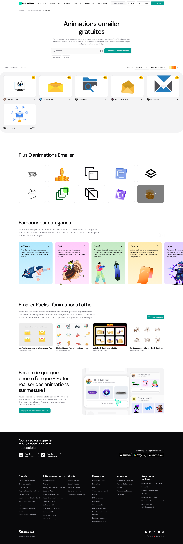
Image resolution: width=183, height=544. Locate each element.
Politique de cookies (149, 497)
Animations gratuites (27, 501)
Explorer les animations (28, 514)
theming (66, 57)
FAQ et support (98, 498)
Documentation (98, 480)
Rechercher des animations (120, 3)
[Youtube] (159, 532)
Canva (45, 484)
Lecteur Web (48, 491)
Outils (66, 3)
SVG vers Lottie (49, 501)
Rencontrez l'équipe (124, 491)
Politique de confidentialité (151, 483)
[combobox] (141, 67)
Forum (94, 494)
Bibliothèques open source (53, 519)
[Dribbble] (163, 532)
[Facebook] (146, 532)
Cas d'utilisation (74, 484)
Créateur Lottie (25, 484)
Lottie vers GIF (48, 505)
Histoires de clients (75, 487)
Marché (21, 505)
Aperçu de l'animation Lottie (54, 487)
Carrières (120, 494)
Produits (41, 3)
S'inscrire (157, 3)
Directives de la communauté (152, 501)
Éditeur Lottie (24, 494)
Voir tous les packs (155, 317)
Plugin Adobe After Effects (29, 491)
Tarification (102, 3)
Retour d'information (125, 484)
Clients (76, 3)
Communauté (97, 505)
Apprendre (89, 3)
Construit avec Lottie (76, 491)
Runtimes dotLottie (99, 518)
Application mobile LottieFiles (30, 498)
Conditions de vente (149, 494)
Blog (94, 487)
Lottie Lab (96, 501)
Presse (119, 487)
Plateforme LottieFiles (27, 480)
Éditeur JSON (48, 512)
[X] (154, 532)
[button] (91, 51)
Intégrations (54, 3)
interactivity (56, 57)
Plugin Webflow (49, 480)
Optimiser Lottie (49, 515)
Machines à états (99, 508)
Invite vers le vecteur (51, 494)
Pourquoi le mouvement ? (77, 494)
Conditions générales (149, 490)
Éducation (96, 484)
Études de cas (73, 480)
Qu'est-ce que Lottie (100, 491)
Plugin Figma (23, 487)
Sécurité (144, 487)
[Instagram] (150, 532)
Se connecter (143, 3)
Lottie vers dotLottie (51, 508)
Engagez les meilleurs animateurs (34, 411)
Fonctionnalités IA (99, 521)
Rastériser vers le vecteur (53, 498)
